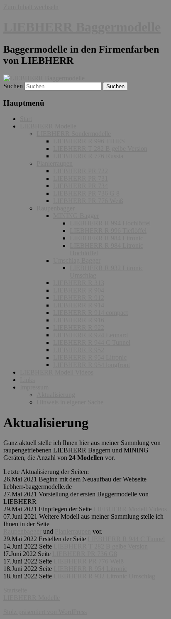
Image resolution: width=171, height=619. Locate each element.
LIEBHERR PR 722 (80, 170)
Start (26, 118)
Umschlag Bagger (76, 260)
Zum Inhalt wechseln (31, 6)
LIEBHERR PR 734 (80, 185)
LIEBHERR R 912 (78, 297)
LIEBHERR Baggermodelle (82, 26)
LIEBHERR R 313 (78, 282)
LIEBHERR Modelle (48, 126)
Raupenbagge (21, 531)
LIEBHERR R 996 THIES (89, 141)
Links (27, 379)
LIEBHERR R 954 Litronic (90, 357)
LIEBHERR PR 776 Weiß (88, 200)
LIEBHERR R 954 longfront (91, 364)
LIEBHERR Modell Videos (56, 372)
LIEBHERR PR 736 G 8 (86, 193)
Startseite (15, 590)
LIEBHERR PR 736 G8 (84, 553)
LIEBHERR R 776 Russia (88, 156)
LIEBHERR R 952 (78, 349)
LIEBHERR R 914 (78, 305)
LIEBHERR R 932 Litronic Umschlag (104, 576)
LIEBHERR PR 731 (80, 178)
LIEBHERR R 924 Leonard (90, 335)
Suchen (13, 85)
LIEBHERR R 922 (78, 327)
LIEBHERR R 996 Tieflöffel (108, 230)
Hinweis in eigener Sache (70, 402)
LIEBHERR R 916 (78, 320)
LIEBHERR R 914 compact (90, 312)
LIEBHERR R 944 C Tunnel (91, 342)
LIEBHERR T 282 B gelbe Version (100, 148)
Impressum (34, 387)
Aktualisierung (56, 394)
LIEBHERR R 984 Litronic (106, 238)
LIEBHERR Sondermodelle (74, 133)
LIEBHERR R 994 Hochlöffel (110, 223)
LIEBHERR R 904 (78, 290)
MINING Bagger (76, 215)
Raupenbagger (56, 208)
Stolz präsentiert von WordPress (45, 611)
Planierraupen (55, 163)
